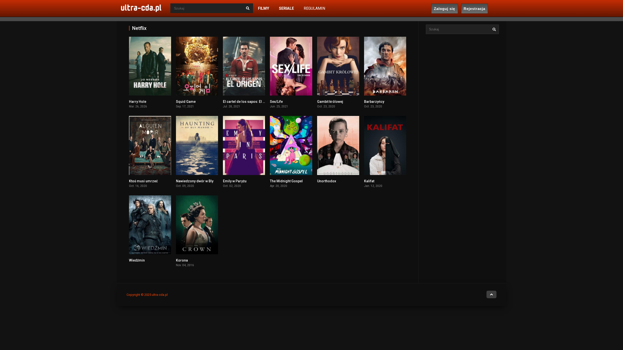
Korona (182, 260)
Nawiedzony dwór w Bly (194, 181)
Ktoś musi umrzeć (143, 181)
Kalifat (369, 181)
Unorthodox (326, 181)
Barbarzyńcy (374, 102)
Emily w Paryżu (235, 181)
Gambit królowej (330, 102)
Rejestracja (474, 9)
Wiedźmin (137, 260)
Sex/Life (276, 102)
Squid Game (186, 102)
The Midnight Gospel (286, 181)
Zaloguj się (444, 9)
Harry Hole (137, 102)
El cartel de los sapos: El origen (248, 102)
